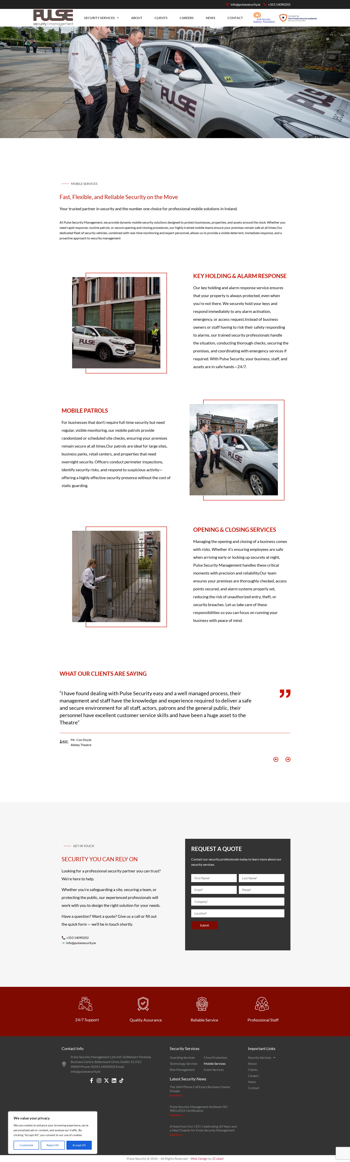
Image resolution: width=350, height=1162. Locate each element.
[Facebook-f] (91, 1080)
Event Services (214, 1069)
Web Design (199, 1158)
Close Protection (215, 1057)
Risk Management (182, 1069)
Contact (235, 18)
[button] (275, 759)
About (136, 18)
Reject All (53, 1145)
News (210, 18)
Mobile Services (215, 1063)
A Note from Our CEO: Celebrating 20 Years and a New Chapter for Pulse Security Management (203, 1128)
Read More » (176, 1095)
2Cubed (217, 1158)
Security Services (99, 18)
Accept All (79, 1145)
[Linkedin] (113, 1080)
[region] (52, 1132)
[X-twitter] (106, 1080)
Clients (161, 18)
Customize (26, 1145)
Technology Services (183, 1063)
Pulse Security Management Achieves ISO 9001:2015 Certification (199, 1108)
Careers (187, 18)
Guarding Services (182, 1057)
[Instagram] (98, 1080)
